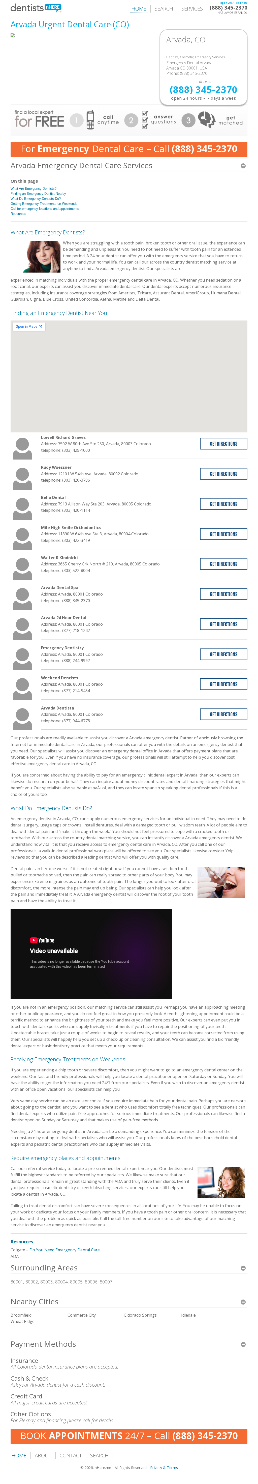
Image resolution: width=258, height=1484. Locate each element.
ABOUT (43, 1455)
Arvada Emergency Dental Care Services (81, 165)
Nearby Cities (34, 1301)
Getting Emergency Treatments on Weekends (44, 204)
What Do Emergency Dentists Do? (36, 199)
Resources (18, 214)
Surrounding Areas (44, 1267)
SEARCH (164, 8)
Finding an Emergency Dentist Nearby (38, 194)
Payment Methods (43, 1344)
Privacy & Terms (164, 1467)
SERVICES (192, 8)
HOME (139, 8)
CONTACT (71, 1455)
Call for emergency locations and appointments (45, 209)
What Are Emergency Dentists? (33, 188)
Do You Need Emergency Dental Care (64, 1250)
